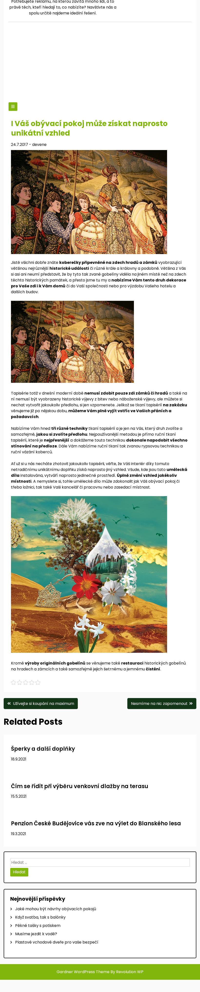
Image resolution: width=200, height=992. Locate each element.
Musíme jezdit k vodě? (36, 934)
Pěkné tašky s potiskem (37, 925)
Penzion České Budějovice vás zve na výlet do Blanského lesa (96, 823)
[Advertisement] (100, 62)
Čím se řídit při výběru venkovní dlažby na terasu (79, 786)
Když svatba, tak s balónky (40, 917)
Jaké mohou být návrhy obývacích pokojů (55, 909)
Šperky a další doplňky (43, 749)
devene (39, 144)
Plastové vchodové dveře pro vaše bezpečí (56, 942)
